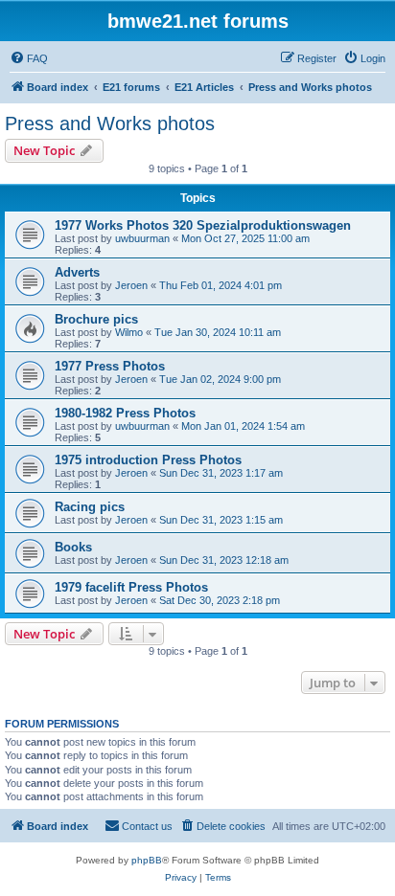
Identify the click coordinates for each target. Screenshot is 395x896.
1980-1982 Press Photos (125, 413)
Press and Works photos (110, 123)
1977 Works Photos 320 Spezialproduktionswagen (203, 225)
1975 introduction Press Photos (148, 460)
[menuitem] (29, 58)
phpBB (146, 860)
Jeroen (131, 285)
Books (73, 547)
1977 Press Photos (110, 366)
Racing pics (90, 507)
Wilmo (129, 332)
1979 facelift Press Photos (131, 587)
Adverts (77, 272)
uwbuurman (142, 238)
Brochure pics (96, 319)
